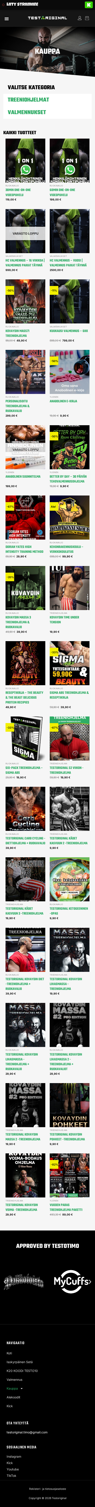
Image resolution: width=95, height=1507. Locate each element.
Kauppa (12, 1388)
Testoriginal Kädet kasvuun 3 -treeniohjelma (24, 911)
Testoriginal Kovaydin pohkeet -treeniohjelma (67, 1137)
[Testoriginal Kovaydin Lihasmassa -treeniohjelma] (69, 950)
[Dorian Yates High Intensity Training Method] (25, 518)
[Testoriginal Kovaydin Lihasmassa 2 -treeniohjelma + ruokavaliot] (69, 1025)
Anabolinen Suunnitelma (23, 476)
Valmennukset (27, 112)
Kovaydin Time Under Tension (64, 620)
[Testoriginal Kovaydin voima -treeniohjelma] (25, 1175)
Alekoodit (13, 1397)
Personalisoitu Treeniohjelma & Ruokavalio (18, 406)
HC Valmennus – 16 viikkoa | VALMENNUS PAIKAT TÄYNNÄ (25, 263)
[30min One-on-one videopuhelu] (25, 161)
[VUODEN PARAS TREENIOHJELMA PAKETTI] (69, 1175)
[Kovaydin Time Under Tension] (69, 588)
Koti (9, 1353)
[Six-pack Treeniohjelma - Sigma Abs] (25, 738)
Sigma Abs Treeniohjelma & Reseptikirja (69, 695)
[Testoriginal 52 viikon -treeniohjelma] (69, 738)
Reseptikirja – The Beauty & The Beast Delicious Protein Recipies (24, 697)
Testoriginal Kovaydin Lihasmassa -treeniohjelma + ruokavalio (22, 1062)
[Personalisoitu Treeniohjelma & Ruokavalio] (25, 372)
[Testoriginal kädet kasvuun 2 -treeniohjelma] (69, 809)
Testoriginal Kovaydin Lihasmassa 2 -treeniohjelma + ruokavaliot (66, 1062)
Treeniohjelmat (28, 100)
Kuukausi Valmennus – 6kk (69, 331)
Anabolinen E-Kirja (63, 401)
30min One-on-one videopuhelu (18, 192)
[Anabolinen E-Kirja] (69, 372)
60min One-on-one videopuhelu (62, 192)
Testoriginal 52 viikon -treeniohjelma (67, 770)
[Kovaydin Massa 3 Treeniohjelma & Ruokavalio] (25, 588)
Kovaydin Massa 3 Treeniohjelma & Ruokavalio (18, 622)
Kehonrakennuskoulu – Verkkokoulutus (67, 549)
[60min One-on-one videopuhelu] (69, 161)
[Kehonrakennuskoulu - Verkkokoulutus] (69, 518)
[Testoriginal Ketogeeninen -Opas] (69, 879)
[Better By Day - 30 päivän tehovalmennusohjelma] (69, 447)
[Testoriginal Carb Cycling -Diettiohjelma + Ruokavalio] (25, 809)
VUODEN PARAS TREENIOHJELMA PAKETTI (66, 1207)
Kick (10, 1406)
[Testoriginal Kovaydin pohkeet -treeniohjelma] (69, 1105)
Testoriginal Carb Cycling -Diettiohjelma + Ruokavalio (25, 841)
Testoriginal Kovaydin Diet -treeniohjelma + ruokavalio (25, 984)
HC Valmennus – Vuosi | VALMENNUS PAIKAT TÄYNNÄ (68, 263)
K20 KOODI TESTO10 (22, 1371)
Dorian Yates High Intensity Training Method (24, 549)
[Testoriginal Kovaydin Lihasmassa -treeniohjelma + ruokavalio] (25, 1025)
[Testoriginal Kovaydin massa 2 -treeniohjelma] (25, 1105)
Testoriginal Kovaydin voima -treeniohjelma (22, 1207)
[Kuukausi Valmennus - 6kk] (69, 301)
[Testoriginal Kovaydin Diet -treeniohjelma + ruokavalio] (25, 950)
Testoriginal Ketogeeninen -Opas (69, 911)
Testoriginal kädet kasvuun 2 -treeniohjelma (68, 841)
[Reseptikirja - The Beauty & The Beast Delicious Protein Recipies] (25, 663)
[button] (6, 18)
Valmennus (14, 1379)
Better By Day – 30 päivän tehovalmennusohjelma (68, 479)
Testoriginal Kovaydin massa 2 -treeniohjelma (23, 1137)
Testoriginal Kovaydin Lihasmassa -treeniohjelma (66, 984)
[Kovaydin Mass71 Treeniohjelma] (25, 301)
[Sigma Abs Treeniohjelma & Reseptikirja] (69, 663)
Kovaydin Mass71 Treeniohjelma (17, 333)
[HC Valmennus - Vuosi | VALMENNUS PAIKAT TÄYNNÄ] (69, 231)
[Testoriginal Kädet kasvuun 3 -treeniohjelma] (25, 879)
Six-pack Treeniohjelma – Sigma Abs (24, 770)
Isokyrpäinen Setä (20, 1362)
